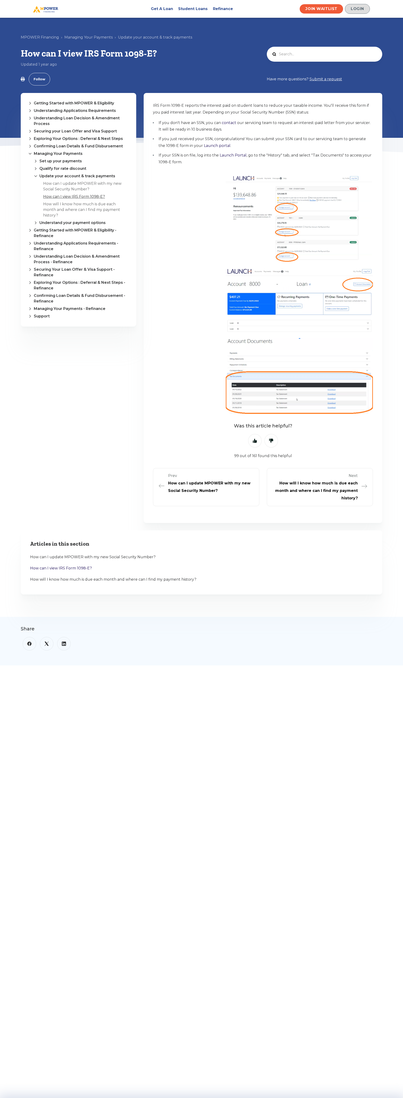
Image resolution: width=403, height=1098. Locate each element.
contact (229, 123)
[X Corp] (46, 643)
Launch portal (217, 145)
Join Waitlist (321, 9)
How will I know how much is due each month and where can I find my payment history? (81, 209)
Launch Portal (233, 155)
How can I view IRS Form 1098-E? (74, 196)
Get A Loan (162, 9)
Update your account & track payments (155, 37)
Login (357, 9)
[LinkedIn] (63, 643)
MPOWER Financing (40, 37)
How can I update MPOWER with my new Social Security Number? (93, 557)
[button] (78, 103)
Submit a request (325, 79)
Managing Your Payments (88, 37)
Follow (39, 79)
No (271, 441)
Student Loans (193, 9)
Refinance (223, 9)
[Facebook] (29, 643)
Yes (255, 441)
